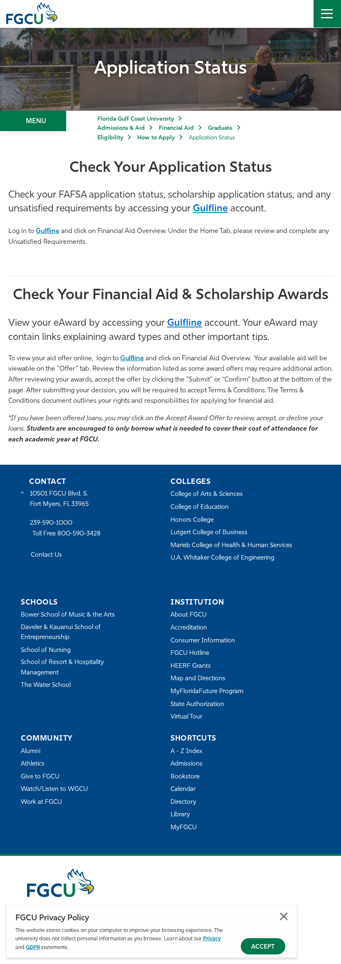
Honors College (192, 520)
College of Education (199, 507)
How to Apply (156, 138)
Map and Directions (197, 679)
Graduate (220, 128)
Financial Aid (176, 128)
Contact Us (46, 555)
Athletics (32, 764)
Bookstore (185, 777)
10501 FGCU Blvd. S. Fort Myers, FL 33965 (59, 499)
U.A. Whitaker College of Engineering (222, 558)
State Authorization (197, 704)
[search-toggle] (300, 13)
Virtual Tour (186, 717)
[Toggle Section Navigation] (33, 121)
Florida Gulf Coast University (135, 119)
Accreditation (188, 628)
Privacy (212, 939)
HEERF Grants (190, 666)
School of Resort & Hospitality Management (62, 667)
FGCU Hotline (189, 653)
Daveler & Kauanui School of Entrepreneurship (61, 632)
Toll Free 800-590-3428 (66, 534)
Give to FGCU (40, 777)
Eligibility (110, 138)
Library (180, 815)
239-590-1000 (51, 523)
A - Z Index (186, 751)
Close (284, 916)
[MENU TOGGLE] (327, 13)
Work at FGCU (41, 802)
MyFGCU (183, 828)
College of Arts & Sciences (206, 494)
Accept (263, 947)
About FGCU (188, 615)
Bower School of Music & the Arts (68, 615)
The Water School (46, 685)
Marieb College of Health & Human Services (231, 546)
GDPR (33, 947)
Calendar (182, 789)
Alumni (30, 751)
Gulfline (47, 231)
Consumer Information (202, 641)
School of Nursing (46, 650)
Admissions (186, 764)
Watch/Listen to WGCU (54, 789)
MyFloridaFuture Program (206, 692)
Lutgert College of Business (208, 533)
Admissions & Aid (121, 128)
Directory (183, 802)
